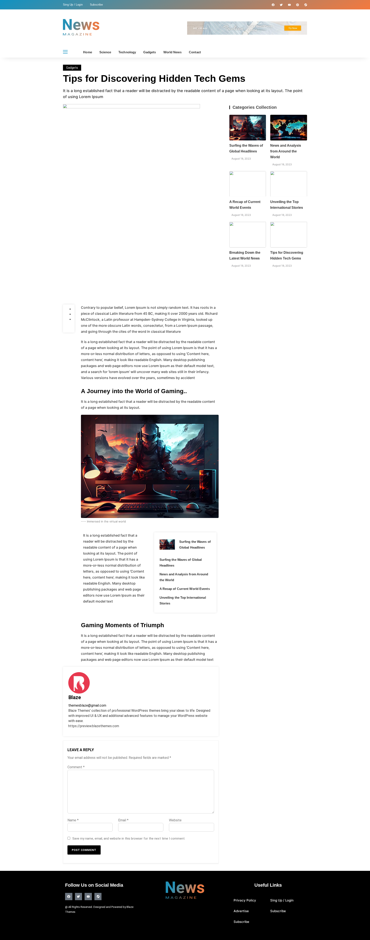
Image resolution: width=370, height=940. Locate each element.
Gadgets (149, 52)
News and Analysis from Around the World (285, 151)
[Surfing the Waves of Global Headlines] (167, 544)
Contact (195, 52)
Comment (76, 767)
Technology (127, 52)
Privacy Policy (245, 900)
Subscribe (96, 4)
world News (172, 52)
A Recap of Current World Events (185, 589)
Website (175, 820)
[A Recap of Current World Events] (247, 184)
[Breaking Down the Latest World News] (247, 234)
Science (105, 52)
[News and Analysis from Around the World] (288, 127)
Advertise (241, 911)
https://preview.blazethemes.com (93, 726)
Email (123, 820)
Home (87, 52)
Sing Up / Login (73, 4)
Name (73, 820)
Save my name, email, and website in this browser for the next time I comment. (128, 838)
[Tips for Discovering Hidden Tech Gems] (288, 234)
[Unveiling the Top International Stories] (288, 184)
